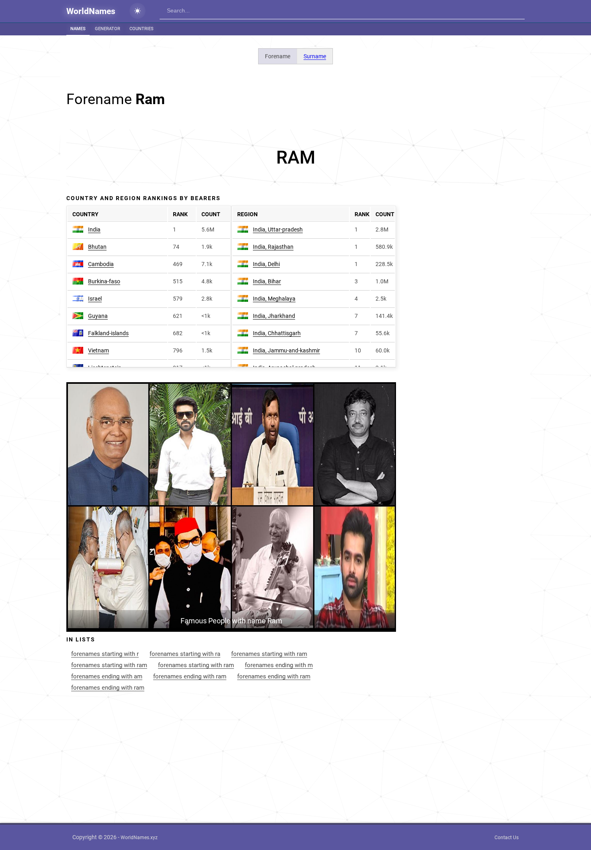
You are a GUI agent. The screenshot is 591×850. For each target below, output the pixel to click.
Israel (95, 298)
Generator (107, 28)
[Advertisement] (295, 157)
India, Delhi (266, 264)
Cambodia (101, 264)
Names (78, 28)
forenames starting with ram (269, 653)
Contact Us (507, 837)
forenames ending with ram (189, 676)
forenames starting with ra (185, 653)
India (94, 229)
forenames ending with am (106, 676)
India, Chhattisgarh (277, 333)
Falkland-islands (108, 333)
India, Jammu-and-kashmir (286, 350)
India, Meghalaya (274, 298)
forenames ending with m (279, 665)
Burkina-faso (104, 281)
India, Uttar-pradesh (278, 229)
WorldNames (90, 11)
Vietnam (98, 350)
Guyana (98, 316)
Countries (141, 28)
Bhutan (97, 247)
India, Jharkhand (274, 316)
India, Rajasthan (273, 247)
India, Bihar (267, 281)
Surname (315, 56)
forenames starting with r (105, 653)
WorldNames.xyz (139, 837)
